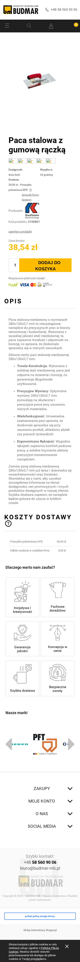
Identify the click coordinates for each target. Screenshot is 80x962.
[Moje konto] (51, 26)
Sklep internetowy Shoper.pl (40, 930)
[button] (7, 26)
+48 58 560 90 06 (64, 9)
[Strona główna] (21, 9)
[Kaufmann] (32, 210)
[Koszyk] (73, 26)
